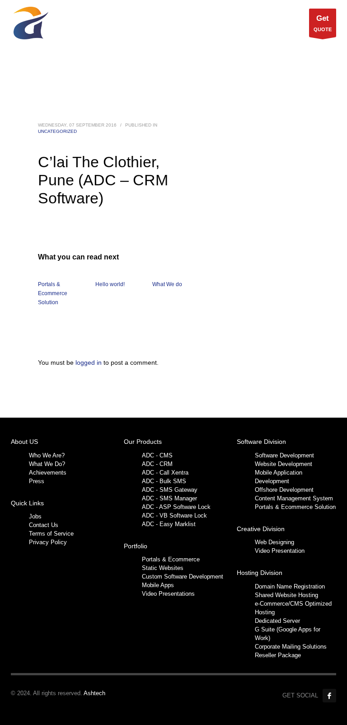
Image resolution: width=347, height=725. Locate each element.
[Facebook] (329, 695)
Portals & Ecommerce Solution (52, 293)
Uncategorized (57, 131)
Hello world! (110, 284)
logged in (89, 362)
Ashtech (94, 693)
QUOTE (323, 23)
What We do (167, 284)
